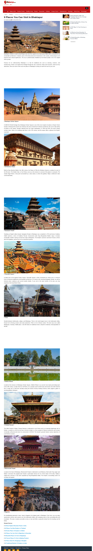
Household (41, 11)
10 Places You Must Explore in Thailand (15, 528)
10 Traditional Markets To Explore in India (16, 543)
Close (5, 10)
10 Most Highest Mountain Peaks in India (15, 525)
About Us (6, 548)
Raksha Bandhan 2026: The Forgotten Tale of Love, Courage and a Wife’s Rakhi (78, 17)
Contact (12, 548)
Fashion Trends (21, 11)
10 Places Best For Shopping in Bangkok (15, 540)
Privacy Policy (25, 548)
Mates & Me (13, 11)
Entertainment (63, 11)
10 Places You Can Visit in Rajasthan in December (18, 533)
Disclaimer (18, 548)
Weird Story (77, 11)
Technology (84, 11)
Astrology (70, 11)
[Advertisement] (32, 78)
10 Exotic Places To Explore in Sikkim (15, 530)
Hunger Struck (54, 11)
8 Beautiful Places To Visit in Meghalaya (15, 535)
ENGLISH (6, 4)
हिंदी (11, 4)
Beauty (36, 11)
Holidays (48, 11)
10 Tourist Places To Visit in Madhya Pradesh (17, 538)
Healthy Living (29, 11)
